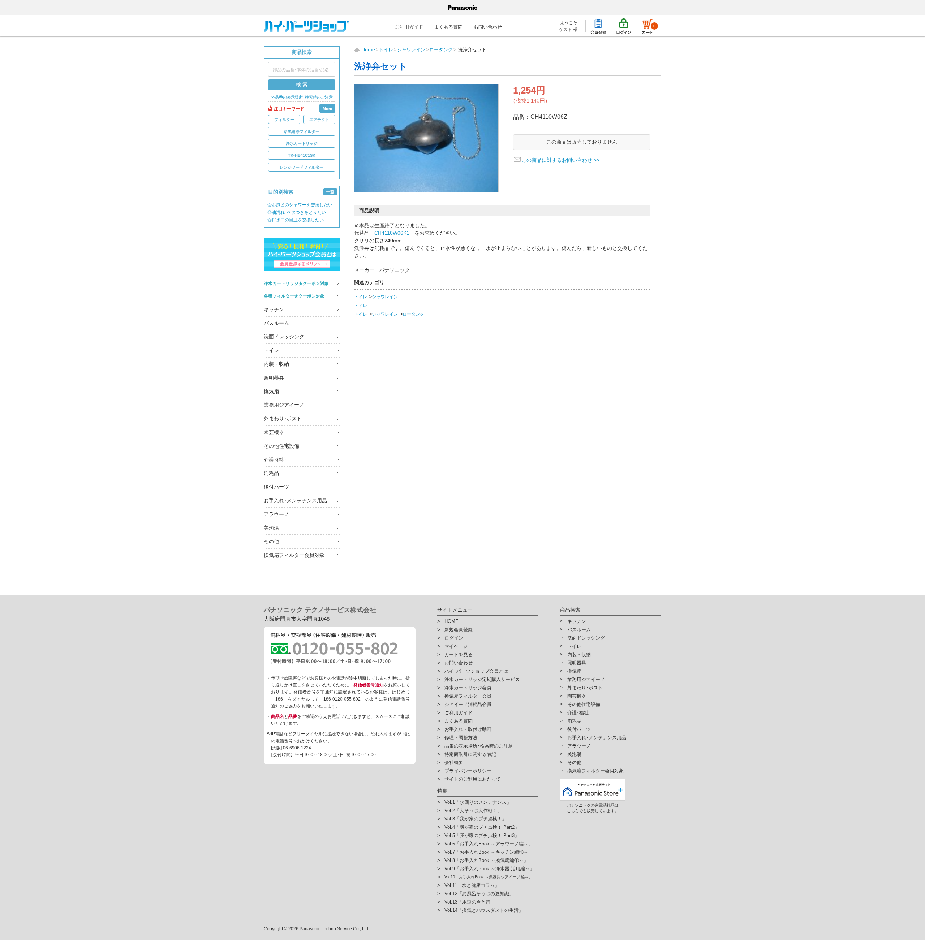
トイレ (271, 350)
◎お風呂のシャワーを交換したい (299, 204)
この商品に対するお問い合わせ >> (560, 160)
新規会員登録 (458, 629)
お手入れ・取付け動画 (467, 729)
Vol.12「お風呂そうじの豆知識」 (479, 893)
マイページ (456, 646)
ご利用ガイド (409, 27)
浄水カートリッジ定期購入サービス (482, 679)
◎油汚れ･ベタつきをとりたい (296, 212)
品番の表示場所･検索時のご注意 (478, 746)
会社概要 (453, 762)
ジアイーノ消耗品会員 (467, 704)
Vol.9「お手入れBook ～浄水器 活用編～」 (489, 868)
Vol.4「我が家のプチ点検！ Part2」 (481, 827)
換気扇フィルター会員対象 (294, 555)
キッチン (274, 309)
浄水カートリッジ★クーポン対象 (296, 283)
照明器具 (274, 378)
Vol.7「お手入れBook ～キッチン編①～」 (488, 852)
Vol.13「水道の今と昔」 (469, 902)
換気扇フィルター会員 (467, 696)
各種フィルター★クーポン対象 (294, 296)
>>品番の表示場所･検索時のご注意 (302, 97)
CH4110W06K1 (391, 233)
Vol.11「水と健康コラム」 (471, 885)
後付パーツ (276, 487)
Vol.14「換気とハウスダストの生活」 (483, 910)
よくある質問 (448, 27)
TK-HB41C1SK (301, 155)
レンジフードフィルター (301, 167)
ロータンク (413, 314)
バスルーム (276, 323)
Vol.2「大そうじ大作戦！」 (473, 810)
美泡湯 (271, 528)
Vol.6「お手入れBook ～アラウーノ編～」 (488, 843)
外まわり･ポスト (283, 418)
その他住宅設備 (281, 446)
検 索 (301, 84)
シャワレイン (385, 296)
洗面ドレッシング (284, 336)
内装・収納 (276, 364)
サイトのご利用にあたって (472, 779)
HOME (451, 621)
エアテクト (319, 119)
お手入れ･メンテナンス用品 (295, 500)
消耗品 (271, 473)
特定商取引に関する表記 (470, 754)
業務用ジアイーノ (284, 405)
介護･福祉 (275, 460)
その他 (271, 541)
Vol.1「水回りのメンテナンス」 (477, 802)
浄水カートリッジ (302, 143)
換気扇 (271, 391)
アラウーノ (276, 514)
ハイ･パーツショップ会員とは (476, 671)
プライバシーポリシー (467, 771)
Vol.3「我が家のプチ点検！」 (475, 819)
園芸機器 (274, 432)
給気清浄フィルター (301, 131)
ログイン (453, 638)
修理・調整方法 (460, 737)
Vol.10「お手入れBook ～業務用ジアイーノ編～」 (488, 877)
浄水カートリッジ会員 (467, 687)
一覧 (330, 192)
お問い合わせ (488, 27)
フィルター (284, 119)
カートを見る (458, 654)
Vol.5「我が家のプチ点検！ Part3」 (481, 835)
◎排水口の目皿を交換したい (295, 219)
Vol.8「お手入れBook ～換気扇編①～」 (486, 860)
